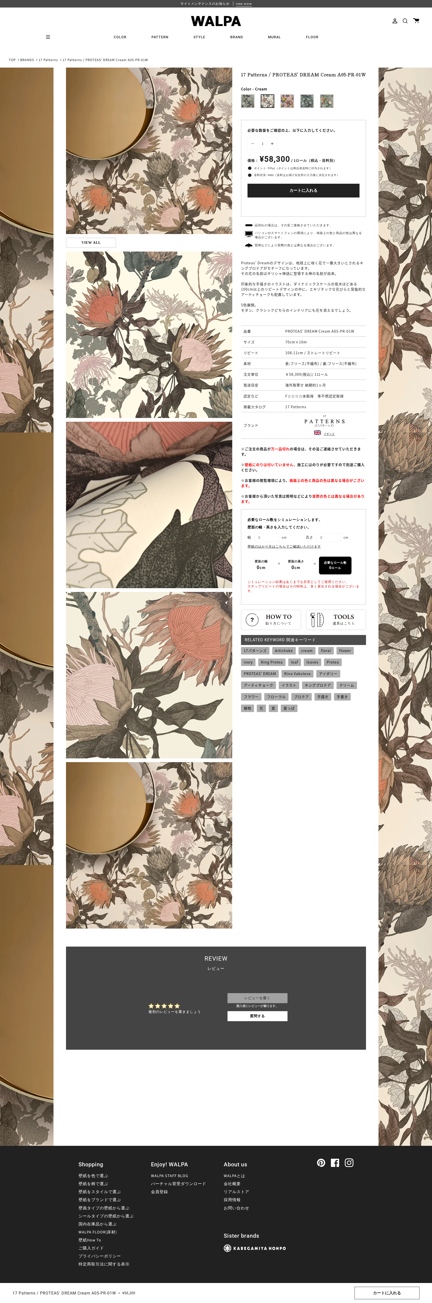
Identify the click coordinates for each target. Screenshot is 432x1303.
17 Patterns (48, 60)
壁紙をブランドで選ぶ (99, 1200)
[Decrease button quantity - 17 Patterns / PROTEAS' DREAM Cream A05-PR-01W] (254, 144)
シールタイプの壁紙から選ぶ (106, 1216)
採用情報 (232, 1200)
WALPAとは (234, 1176)
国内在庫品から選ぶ (97, 1224)
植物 (247, 708)
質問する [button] (257, 1016)
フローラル (276, 696)
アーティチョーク (258, 685)
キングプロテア (318, 685)
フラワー (251, 696)
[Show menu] (50, 37)
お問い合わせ (236, 1208)
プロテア (301, 696)
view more (244, 4)
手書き (342, 696)
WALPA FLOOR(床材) (97, 1232)
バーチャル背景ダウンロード (178, 1184)
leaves (312, 662)
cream (307, 650)
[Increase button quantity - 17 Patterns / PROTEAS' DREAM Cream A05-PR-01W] (272, 144)
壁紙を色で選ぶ (93, 1176)
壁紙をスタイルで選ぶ (99, 1192)
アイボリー (328, 673)
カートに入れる (304, 190)
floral (326, 650)
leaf (294, 662)
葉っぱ (289, 708)
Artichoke (284, 650)
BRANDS (27, 60)
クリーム (346, 685)
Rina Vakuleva (297, 673)
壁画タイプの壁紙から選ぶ (104, 1208)
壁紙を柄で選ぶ (93, 1184)
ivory (248, 662)
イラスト (289, 685)
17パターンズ (255, 650)
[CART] (416, 21)
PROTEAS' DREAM (260, 673)
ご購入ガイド (91, 1248)
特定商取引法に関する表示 (104, 1264)
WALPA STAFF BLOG (169, 1176)
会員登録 (159, 1192)
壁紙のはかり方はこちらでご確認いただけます (284, 546)
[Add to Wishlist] (304, 205)
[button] (405, 21)
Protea (333, 662)
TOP (12, 60)
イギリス (329, 434)
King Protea (272, 662)
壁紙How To (89, 1240)
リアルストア (236, 1192)
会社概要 (232, 1184)
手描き (322, 696)
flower (345, 650)
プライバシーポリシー (99, 1256)
